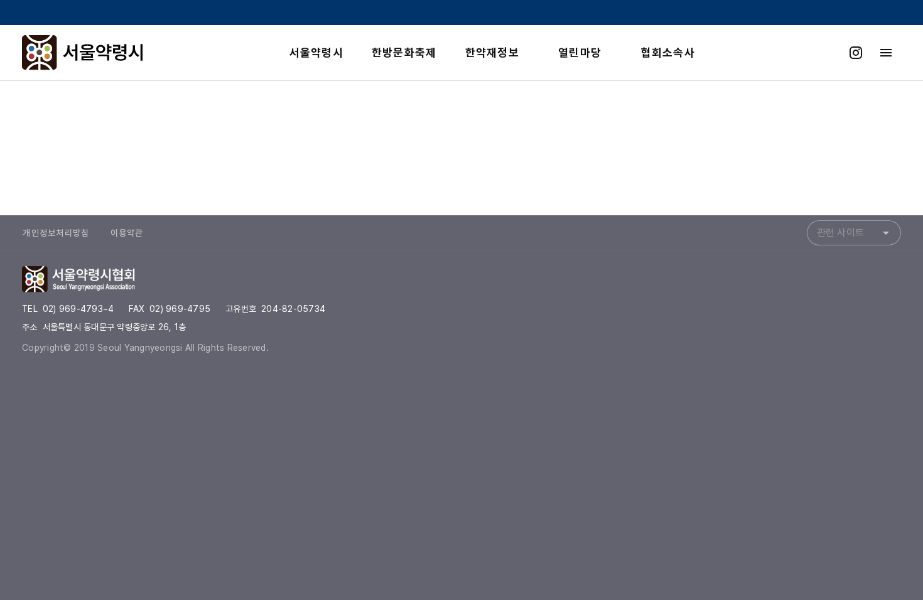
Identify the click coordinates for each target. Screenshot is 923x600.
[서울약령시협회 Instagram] (856, 53)
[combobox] (854, 232)
